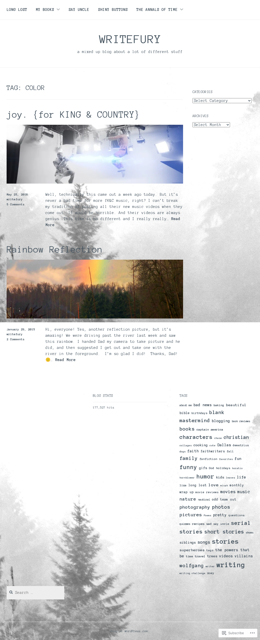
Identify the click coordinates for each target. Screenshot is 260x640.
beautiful (236, 405)
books (187, 429)
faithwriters (213, 451)
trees (212, 556)
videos (226, 556)
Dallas (224, 445)
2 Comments (15, 339)
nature (188, 499)
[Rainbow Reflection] (95, 317)
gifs (203, 468)
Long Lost (17, 10)
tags (210, 550)
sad (209, 523)
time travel (195, 556)
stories (225, 541)
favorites (226, 459)
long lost (197, 485)
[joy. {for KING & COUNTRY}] (95, 182)
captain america (210, 429)
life (241, 477)
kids (220, 477)
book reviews (241, 421)
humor (205, 476)
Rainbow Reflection (55, 249)
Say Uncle (79, 10)
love (213, 485)
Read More (65, 360)
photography (195, 507)
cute (212, 445)
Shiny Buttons (113, 10)
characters (196, 437)
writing (231, 564)
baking (219, 405)
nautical (204, 499)
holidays (223, 468)
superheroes (192, 550)
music (243, 491)
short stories (224, 532)
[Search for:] (35, 592)
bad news (202, 405)
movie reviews (207, 492)
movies (228, 491)
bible (185, 413)
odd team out (224, 499)
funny (188, 467)
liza (183, 485)
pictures (191, 514)
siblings (188, 542)
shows (249, 532)
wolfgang (192, 565)
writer (210, 566)
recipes (198, 523)
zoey (210, 573)
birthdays (199, 413)
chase (218, 438)
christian (236, 437)
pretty (220, 515)
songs (204, 542)
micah (224, 485)
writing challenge (192, 573)
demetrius (241, 445)
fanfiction (208, 458)
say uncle (221, 523)
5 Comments (15, 204)
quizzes (185, 523)
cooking (200, 445)
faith (193, 451)
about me (186, 405)
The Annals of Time (156, 10)
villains (244, 556)
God (211, 468)
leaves (230, 477)
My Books (45, 10)
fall (230, 451)
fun (238, 459)
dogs (183, 451)
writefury (130, 39)
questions (237, 515)
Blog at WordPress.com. (130, 631)
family (189, 458)
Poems (207, 515)
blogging (221, 421)
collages (186, 445)
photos (221, 507)
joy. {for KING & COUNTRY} (73, 114)
